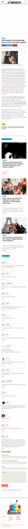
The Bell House (15, 111)
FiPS (7, 87)
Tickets (19, 112)
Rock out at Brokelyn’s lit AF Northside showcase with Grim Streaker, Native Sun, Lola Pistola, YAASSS (13, 164)
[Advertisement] (14, 19)
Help (10, 520)
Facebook (18, 516)
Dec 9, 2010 (8, 437)
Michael (8, 358)
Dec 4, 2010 (8, 371)
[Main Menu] (2, 2)
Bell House (4, 127)
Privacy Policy (21, 524)
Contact (10, 519)
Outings (4, 160)
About (10, 516)
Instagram (18, 519)
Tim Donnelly (6, 48)
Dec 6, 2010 (8, 394)
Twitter (18, 517)
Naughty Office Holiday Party (11, 109)
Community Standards (7, 526)
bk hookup (10, 127)
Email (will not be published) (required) (10, 460)
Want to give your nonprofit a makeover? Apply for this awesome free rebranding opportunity (12, 200)
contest (3, 38)
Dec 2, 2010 (8, 263)
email (15, 45)
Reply (3, 269)
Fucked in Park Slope (19, 127)
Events (4, 516)
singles (3, 128)
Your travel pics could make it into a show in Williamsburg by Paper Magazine (13, 239)
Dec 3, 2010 (8, 316)
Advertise (11, 517)
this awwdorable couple (7, 84)
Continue (4, 173)
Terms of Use (14, 524)
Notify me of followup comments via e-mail (12, 490)
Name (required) (5, 455)
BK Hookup (15, 70)
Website (3, 466)
